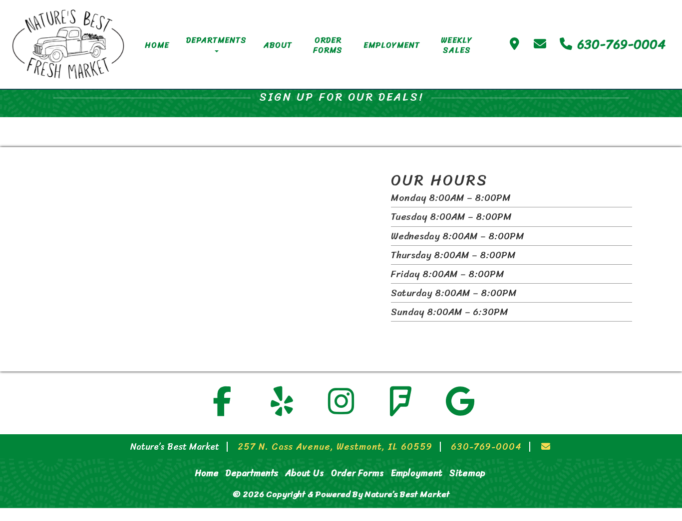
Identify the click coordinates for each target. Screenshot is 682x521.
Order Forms (327, 45)
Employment (391, 45)
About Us (304, 473)
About (278, 45)
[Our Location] (514, 44)
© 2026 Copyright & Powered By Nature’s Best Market (341, 494)
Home (157, 45)
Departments (216, 40)
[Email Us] (540, 44)
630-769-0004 (619, 44)
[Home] (68, 44)
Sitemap (467, 473)
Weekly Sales (456, 45)
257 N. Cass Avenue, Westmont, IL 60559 (335, 447)
